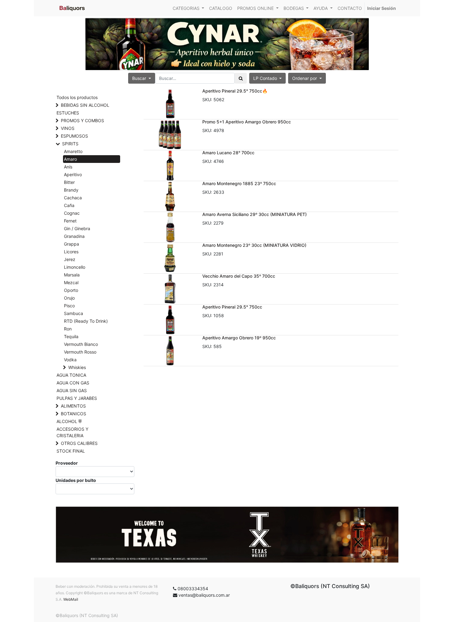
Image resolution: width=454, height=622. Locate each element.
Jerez (69, 259)
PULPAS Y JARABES (77, 398)
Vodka (70, 359)
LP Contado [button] (265, 78)
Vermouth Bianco (81, 344)
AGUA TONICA (71, 375)
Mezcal (71, 282)
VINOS (67, 128)
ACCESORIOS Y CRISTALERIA (72, 432)
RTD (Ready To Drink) (86, 321)
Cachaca (73, 197)
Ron (68, 328)
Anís (68, 166)
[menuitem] (221, 8)
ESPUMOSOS (74, 136)
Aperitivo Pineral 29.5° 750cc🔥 (234, 90)
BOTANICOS (73, 413)
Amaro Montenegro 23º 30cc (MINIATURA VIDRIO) (254, 245)
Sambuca (73, 313)
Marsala (72, 274)
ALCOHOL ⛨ (69, 421)
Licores (71, 251)
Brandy (71, 190)
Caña (69, 205)
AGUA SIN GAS (72, 390)
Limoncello (74, 267)
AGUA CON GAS (73, 382)
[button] (307, 78)
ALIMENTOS (73, 405)
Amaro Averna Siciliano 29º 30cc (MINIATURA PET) (254, 214)
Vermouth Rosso (80, 352)
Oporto (71, 290)
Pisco (69, 305)
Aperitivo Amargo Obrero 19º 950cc (239, 337)
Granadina (74, 236)
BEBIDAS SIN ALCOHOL (85, 105)
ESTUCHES (68, 112)
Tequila (71, 336)
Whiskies (77, 367)
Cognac (72, 213)
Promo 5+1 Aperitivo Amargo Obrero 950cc (246, 121)
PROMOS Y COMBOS (82, 120)
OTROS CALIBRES (79, 443)
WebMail (70, 599)
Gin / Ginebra (77, 228)
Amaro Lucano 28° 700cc (228, 152)
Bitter (69, 182)
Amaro (70, 159)
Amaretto (73, 151)
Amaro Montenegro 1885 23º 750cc (239, 183)
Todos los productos (77, 97)
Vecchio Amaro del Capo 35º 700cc (238, 276)
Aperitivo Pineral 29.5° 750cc (232, 306)
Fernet (70, 220)
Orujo (69, 298)
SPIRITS (70, 143)
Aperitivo (73, 174)
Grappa (71, 244)
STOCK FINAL (71, 451)
